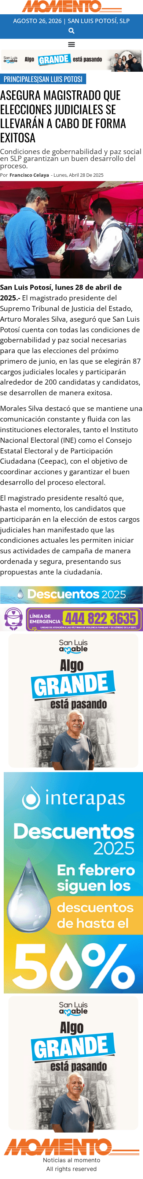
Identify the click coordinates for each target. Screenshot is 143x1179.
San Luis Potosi (60, 79)
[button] (71, 30)
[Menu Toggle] (71, 44)
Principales (20, 79)
